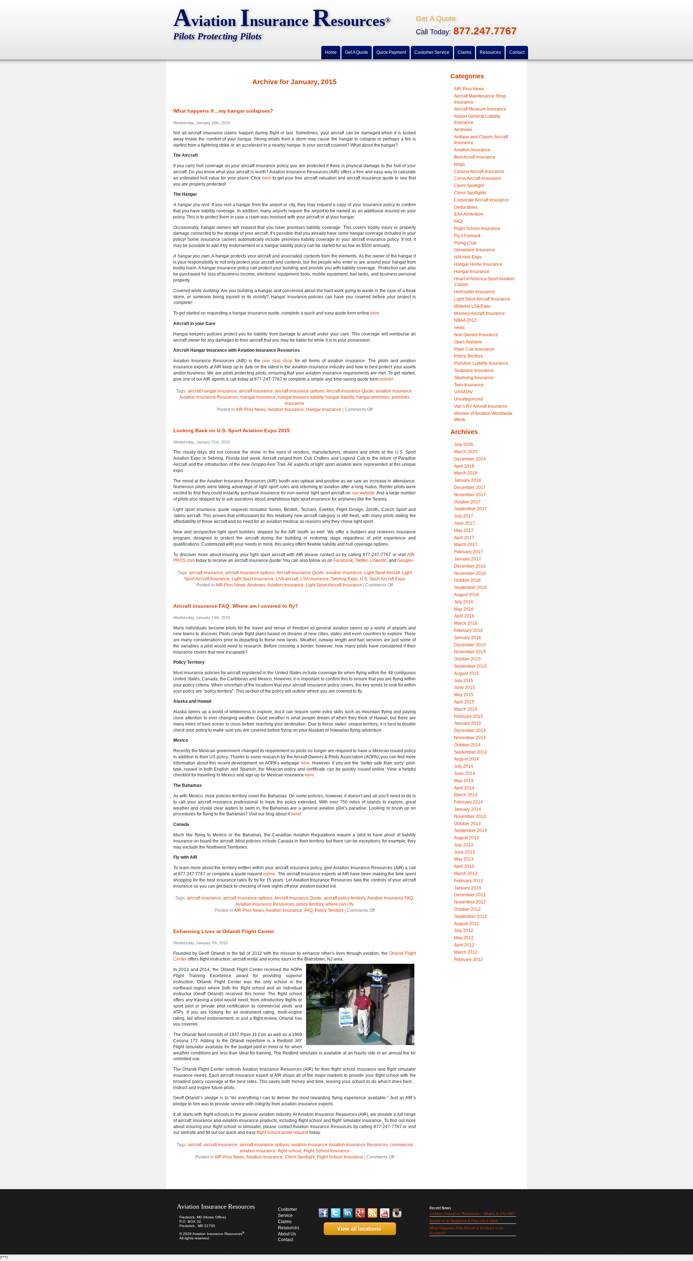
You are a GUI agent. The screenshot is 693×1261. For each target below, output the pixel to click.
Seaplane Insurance (474, 370)
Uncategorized (468, 399)
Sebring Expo (344, 578)
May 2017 (464, 530)
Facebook (343, 560)
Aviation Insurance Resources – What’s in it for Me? (472, 1214)
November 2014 (470, 737)
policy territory (309, 904)
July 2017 (463, 516)
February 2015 (468, 716)
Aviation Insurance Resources (208, 397)
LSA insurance (314, 578)
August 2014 (466, 759)
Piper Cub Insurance (474, 349)
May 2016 (464, 609)
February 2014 (468, 802)
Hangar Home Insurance (478, 264)
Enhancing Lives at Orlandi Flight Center (223, 931)
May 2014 (464, 780)
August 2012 (466, 923)
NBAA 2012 (465, 320)
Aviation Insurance (285, 409)
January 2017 (467, 559)
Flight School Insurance (327, 1150)
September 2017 (470, 508)
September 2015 (470, 666)
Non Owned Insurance (476, 334)
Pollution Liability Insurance (481, 363)
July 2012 (463, 930)
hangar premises (372, 397)
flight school (289, 1150)
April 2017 (464, 537)
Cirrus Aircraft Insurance (477, 178)
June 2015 (464, 687)
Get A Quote (436, 18)
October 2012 (467, 909)
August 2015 (466, 673)
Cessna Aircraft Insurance (479, 171)
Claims (285, 1221)
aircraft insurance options (299, 391)
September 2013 (470, 830)
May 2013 (464, 859)
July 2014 (463, 766)
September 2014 (470, 752)
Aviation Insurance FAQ (390, 898)
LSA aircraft (287, 578)
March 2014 (466, 794)
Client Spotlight (300, 1157)
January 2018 (467, 480)
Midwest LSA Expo (472, 306)
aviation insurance (394, 391)
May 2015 (464, 694)
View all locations (357, 1229)
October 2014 (467, 745)
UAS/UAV (463, 391)
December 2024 (470, 459)
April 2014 (464, 787)
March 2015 (466, 709)
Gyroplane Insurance (474, 249)
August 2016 (466, 594)
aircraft (194, 1144)
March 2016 (466, 623)
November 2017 (470, 494)
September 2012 (470, 916)
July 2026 (463, 444)
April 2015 (464, 702)
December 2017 (470, 487)
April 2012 (464, 945)
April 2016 (464, 616)
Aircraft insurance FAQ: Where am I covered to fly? (235, 606)
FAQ (308, 910)
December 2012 (470, 894)
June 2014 (464, 773)
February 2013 (468, 880)
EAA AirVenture (469, 214)
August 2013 (466, 837)
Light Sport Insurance (253, 578)
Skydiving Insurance (474, 377)
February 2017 (468, 551)
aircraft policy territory (344, 898)
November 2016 (470, 573)
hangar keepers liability (300, 397)
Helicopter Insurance (474, 291)
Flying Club (465, 243)
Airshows (256, 585)
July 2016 (463, 601)
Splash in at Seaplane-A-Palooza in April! (464, 1221)
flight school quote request (282, 1132)
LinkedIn (378, 560)
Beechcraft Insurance (475, 157)
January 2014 (467, 809)
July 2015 (463, 680)
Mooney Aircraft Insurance (479, 313)
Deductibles (466, 207)
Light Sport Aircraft (382, 572)
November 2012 (470, 902)
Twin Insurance (469, 384)
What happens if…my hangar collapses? (223, 111)
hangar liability (340, 397)
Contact (285, 1239)
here (266, 178)
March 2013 (466, 873)
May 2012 (464, 937)
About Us (287, 1233)
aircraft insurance (256, 391)
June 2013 (464, 852)
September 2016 (470, 587)
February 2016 (468, 630)
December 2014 (470, 730)
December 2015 (470, 644)
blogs (459, 164)
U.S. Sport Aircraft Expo (382, 578)
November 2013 (470, 816)
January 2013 (467, 887)
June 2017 (464, 523)
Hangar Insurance (258, 397)
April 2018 (464, 466)
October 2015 (467, 659)
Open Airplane (468, 341)
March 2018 (466, 473)
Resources (288, 1227)
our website (363, 492)
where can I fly (340, 904)
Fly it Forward (467, 235)
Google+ (405, 560)
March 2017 (466, 544)
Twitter (361, 560)
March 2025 (466, 451)
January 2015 (467, 723)
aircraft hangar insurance (212, 391)
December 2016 (470, 566)
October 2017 (467, 501)
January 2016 (467, 637)
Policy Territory (329, 910)
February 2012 (468, 959)
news (459, 327)
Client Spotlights (470, 192)
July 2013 (463, 845)
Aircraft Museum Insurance (480, 109)
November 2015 (470, 651)
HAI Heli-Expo (468, 257)
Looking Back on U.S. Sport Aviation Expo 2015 (231, 430)
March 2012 (466, 952)
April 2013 (464, 866)
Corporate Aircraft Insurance (481, 200)
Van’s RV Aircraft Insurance (480, 406)
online (385, 379)
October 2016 (467, 580)
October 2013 (467, 823)
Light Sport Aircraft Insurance (334, 585)
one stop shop (277, 360)
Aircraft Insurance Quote (350, 391)
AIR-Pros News (251, 409)
